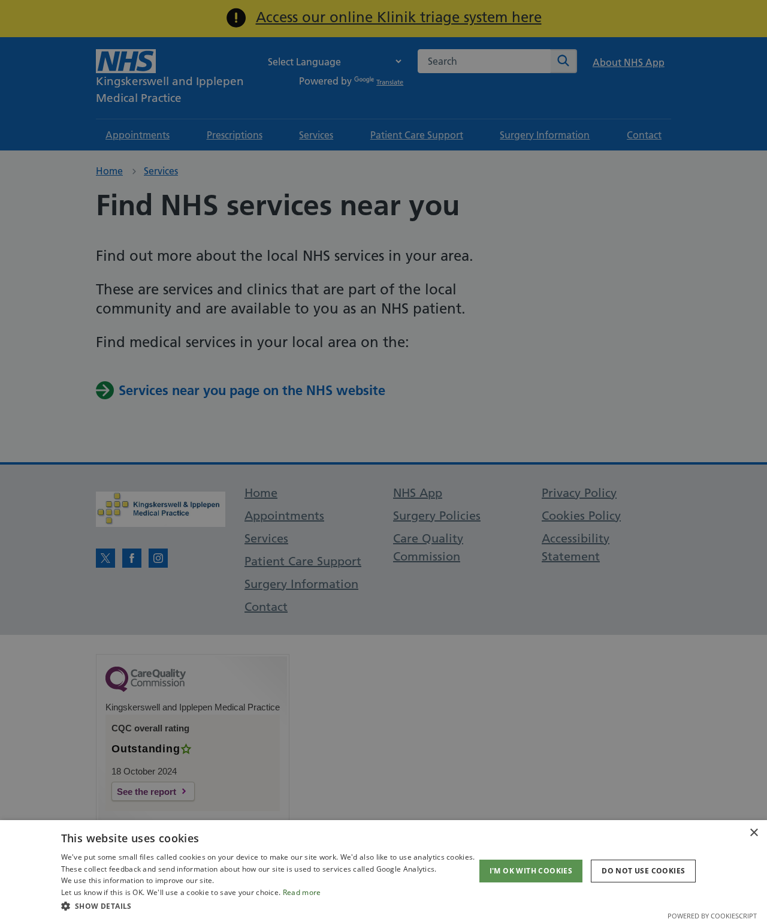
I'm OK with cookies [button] (531, 871)
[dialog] (383, 871)
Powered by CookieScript (712, 915)
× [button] (753, 832)
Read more (302, 892)
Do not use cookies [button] (643, 871)
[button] (268, 906)
